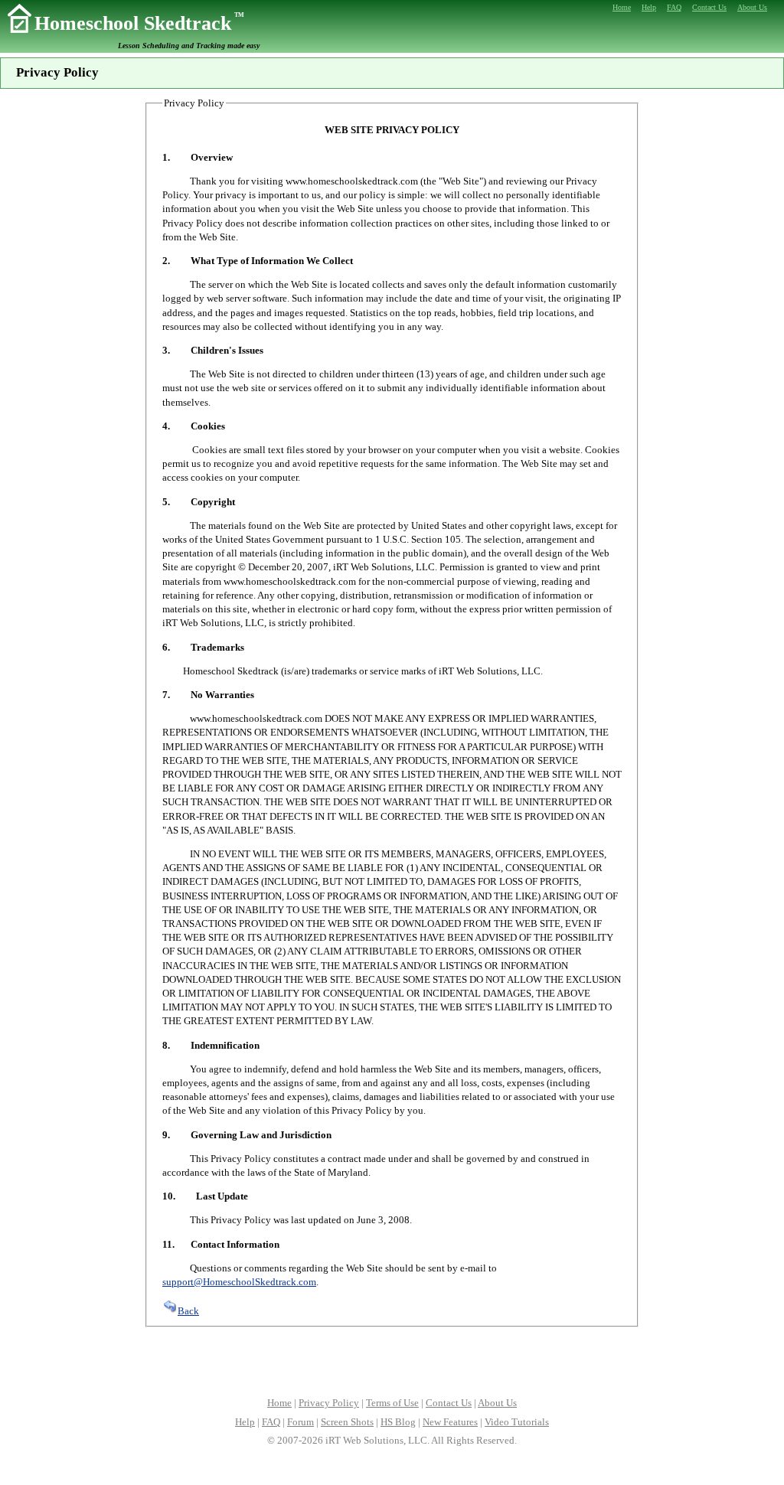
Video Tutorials (517, 1422)
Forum (300, 1422)
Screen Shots (347, 1422)
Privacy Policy (329, 1402)
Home (279, 1402)
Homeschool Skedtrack (139, 23)
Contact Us (449, 1402)
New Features (450, 1422)
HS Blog (398, 1422)
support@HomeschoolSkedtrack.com (239, 1282)
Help (245, 1422)
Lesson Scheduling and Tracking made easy (189, 45)
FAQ (271, 1422)
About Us (497, 1402)
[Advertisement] (392, 1360)
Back (188, 1311)
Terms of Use (392, 1402)
